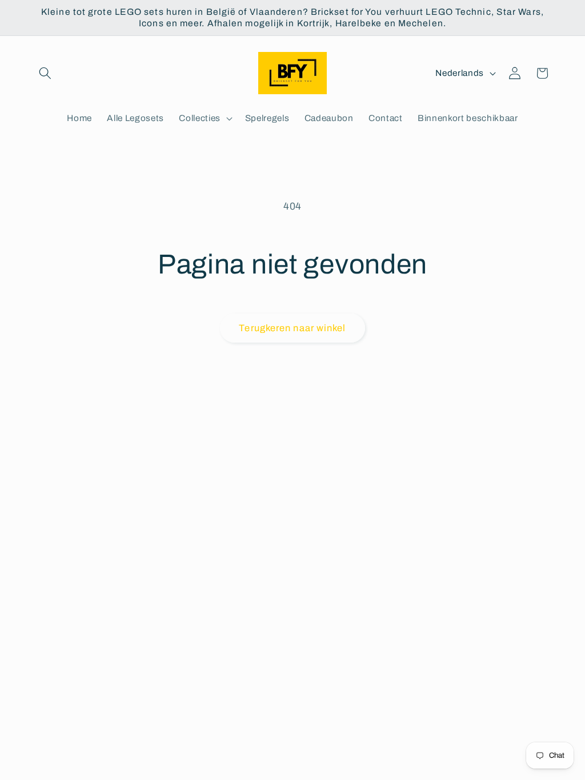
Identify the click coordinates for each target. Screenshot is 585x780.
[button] (45, 73)
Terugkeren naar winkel (292, 328)
